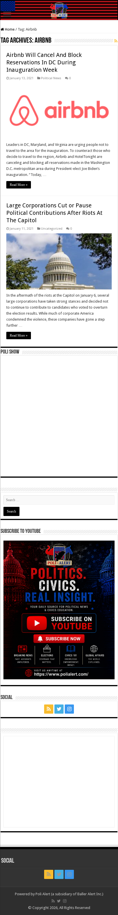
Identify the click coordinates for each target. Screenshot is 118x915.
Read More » (18, 185)
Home (9, 29)
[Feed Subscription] (115, 41)
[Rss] (48, 709)
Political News (51, 78)
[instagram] (69, 709)
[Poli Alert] (59, 10)
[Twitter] (59, 709)
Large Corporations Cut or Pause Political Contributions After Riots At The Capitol (54, 213)
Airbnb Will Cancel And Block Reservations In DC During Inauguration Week (44, 62)
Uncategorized (51, 229)
